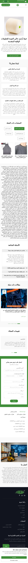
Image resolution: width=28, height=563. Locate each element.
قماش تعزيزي (8, 524)
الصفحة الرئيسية (21, 505)
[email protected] (20, 0)
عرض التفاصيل (21, 148)
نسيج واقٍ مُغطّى (21, 524)
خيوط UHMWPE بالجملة (20, 431)
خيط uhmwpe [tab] (8, 133)
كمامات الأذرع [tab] (8, 128)
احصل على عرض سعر (5, 4)
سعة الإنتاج (22, 512)
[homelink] (20, 492)
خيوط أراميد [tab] (21, 138)
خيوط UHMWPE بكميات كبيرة (19, 426)
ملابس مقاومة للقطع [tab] (19, 128)
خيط (24, 527)
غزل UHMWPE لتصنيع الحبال (19, 428)
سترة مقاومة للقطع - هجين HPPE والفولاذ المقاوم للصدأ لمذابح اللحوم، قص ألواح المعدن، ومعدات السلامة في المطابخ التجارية (7, 156)
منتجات (23, 510)
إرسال (14, 401)
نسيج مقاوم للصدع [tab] (19, 133)
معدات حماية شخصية (7, 527)
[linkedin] (24, 495)
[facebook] (20, 495)
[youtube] (22, 495)
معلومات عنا (22, 507)
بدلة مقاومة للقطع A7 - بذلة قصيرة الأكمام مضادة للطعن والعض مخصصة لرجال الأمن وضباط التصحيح (21, 156)
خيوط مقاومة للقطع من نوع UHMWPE (17, 421)
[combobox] (21, 376)
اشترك (6, 546)
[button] (18, 323)
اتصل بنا (23, 517)
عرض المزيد (23, 316)
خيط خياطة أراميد (21, 529)
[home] (17, 4)
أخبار (24, 514)
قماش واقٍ (22, 531)
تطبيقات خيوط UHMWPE (20, 423)
